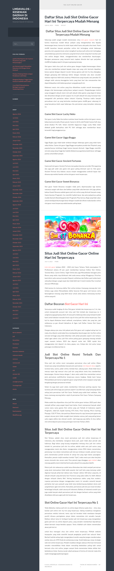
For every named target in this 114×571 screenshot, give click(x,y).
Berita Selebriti (17, 332)
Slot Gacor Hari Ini (76, 304)
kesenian (15, 347)
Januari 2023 (16, 276)
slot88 (14, 378)
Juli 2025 (15, 163)
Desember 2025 (17, 144)
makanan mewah (17, 355)
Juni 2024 (16, 212)
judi (14, 336)
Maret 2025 (16, 178)
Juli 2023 (15, 254)
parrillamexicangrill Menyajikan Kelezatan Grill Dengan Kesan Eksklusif (22, 68)
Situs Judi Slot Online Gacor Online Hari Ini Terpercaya (72, 255)
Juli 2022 (15, 284)
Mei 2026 (15, 125)
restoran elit (16, 363)
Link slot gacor (50, 267)
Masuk (15, 403)
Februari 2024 (17, 227)
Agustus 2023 (17, 250)
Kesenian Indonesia (18, 351)
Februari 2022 (17, 299)
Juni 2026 (16, 121)
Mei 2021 (15, 310)
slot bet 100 (16, 374)
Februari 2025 (17, 182)
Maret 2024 (16, 223)
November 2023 (17, 239)
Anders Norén (92, 564)
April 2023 (16, 265)
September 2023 (18, 246)
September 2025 (18, 155)
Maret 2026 (16, 133)
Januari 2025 (16, 186)
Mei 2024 (15, 216)
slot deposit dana (89, 366)
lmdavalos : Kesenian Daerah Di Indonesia (22, 13)
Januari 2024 (16, 231)
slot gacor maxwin (88, 40)
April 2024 (16, 220)
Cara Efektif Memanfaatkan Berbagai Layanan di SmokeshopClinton (21, 87)
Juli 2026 (15, 118)
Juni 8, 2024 (49, 25)
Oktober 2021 (17, 307)
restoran (15, 359)
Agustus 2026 (17, 114)
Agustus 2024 (17, 205)
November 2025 (17, 148)
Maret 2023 (16, 269)
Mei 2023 (15, 261)
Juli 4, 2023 (49, 261)
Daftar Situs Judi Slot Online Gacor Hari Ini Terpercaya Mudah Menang (72, 19)
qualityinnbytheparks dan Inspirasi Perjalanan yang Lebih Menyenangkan (23, 60)
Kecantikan (16, 340)
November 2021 (17, 303)
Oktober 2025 (17, 152)
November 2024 (17, 193)
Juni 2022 (16, 288)
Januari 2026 (16, 140)
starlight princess (18, 381)
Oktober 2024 (17, 197)
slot (14, 370)
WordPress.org (17, 415)
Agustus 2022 (17, 280)
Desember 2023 (17, 235)
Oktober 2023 (17, 242)
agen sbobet (92, 460)
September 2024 (18, 201)
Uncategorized (17, 385)
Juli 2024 (15, 208)
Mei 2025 (15, 171)
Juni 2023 (16, 257)
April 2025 (16, 174)
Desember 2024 (17, 189)
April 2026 (16, 129)
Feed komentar (17, 411)
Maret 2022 (16, 295)
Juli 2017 (15, 314)
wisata (15, 389)
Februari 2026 (17, 137)
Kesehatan (16, 344)
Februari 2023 (17, 273)
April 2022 (16, 291)
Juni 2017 (16, 318)
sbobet (15, 366)
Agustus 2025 (17, 159)
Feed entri (16, 407)
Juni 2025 (16, 167)
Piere (57, 25)
